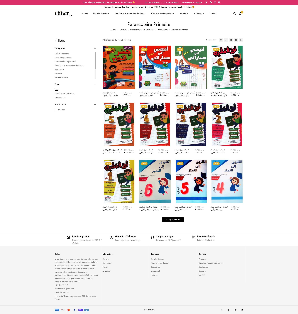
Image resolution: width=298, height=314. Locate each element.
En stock (61, 109)
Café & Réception (62, 53)
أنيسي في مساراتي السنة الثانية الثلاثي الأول (149, 94)
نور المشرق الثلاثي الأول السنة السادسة (219, 94)
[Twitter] (206, 2)
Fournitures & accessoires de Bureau (69, 65)
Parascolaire (163, 29)
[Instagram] (215, 2)
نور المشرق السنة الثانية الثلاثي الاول (218, 151)
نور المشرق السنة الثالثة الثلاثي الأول (182, 151)
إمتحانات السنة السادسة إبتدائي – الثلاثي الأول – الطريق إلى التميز (148, 210)
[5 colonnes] (241, 40)
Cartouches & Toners (63, 57)
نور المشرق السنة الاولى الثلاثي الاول (110, 208)
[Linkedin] (219, 2)
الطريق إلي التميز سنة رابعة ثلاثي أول (219, 208)
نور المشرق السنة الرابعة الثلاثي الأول (146, 151)
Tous (56, 89)
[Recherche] (234, 13)
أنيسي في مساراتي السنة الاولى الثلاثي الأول (185, 94)
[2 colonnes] (226, 40)
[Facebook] (210, 2)
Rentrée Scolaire (136, 29)
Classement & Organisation (65, 61)
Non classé (59, 69)
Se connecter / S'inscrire (192, 2)
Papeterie (58, 73)
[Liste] (221, 40)
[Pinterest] (221, 310)
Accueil (113, 29)
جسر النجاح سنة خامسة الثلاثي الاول (110, 94)
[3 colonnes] (231, 40)
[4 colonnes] (236, 40)
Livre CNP (150, 29)
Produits (123, 29)
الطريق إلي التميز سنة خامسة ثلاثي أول (183, 208)
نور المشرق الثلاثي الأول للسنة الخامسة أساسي (112, 151)
